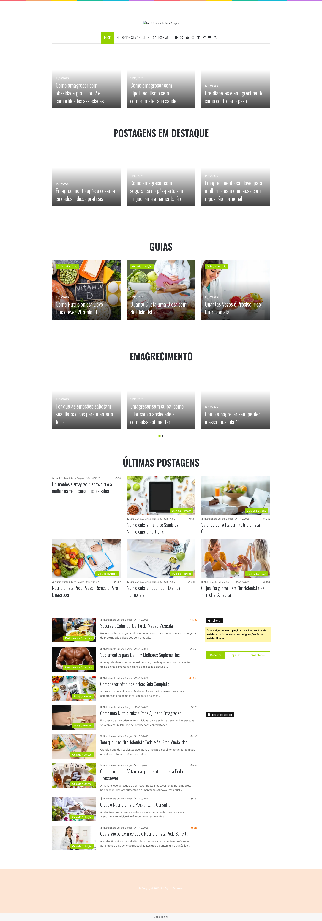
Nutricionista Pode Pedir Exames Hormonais (153, 591)
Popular (235, 655)
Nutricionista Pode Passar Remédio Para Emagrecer (85, 591)
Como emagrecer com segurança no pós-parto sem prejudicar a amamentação (157, 190)
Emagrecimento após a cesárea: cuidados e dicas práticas (86, 194)
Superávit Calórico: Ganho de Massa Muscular (137, 625)
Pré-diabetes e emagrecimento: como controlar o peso (235, 97)
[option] (86, 78)
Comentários (257, 655)
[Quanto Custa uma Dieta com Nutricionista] (161, 290)
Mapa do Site (161, 916)
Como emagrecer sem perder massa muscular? (232, 418)
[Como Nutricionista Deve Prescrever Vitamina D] (86, 290)
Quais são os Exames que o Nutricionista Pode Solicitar (145, 833)
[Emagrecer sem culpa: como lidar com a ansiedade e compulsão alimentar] (161, 399)
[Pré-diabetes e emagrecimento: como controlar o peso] (235, 78)
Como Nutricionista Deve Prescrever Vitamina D (79, 308)
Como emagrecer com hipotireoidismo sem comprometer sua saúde (153, 93)
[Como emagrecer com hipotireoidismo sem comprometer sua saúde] (161, 78)
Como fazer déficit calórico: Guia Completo (134, 683)
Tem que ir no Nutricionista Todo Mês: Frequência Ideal (144, 742)
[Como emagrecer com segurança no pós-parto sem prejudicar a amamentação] (161, 176)
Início (107, 37)
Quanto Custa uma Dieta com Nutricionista (158, 308)
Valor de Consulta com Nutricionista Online (230, 528)
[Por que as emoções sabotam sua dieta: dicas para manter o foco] (86, 399)
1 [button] (159, 436)
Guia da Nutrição (67, 266)
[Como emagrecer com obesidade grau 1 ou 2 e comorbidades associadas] (86, 78)
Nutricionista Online (131, 37)
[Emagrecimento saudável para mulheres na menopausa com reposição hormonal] (235, 176)
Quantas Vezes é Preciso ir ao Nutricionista (233, 308)
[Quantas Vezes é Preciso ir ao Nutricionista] (235, 290)
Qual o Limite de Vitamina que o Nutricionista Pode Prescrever (141, 775)
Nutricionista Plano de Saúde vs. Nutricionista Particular (153, 528)
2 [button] (162, 436)
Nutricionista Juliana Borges (69, 478)
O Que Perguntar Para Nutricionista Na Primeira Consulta (233, 591)
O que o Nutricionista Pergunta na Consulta (135, 804)
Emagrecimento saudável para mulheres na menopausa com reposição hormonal (233, 190)
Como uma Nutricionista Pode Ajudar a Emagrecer (140, 713)
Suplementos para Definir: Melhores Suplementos (140, 654)
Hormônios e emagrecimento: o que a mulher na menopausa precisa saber (82, 487)
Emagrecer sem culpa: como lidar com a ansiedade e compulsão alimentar (157, 414)
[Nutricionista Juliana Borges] (161, 23)
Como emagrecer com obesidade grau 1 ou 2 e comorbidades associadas (80, 93)
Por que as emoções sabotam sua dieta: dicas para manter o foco (84, 414)
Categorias (161, 37)
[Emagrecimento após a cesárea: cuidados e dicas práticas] (86, 176)
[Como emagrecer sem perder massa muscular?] (235, 399)
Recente (215, 655)
